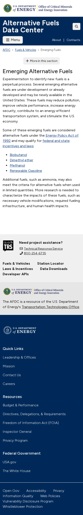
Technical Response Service (43, 249)
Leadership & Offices (19, 357)
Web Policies (50, 496)
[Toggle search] (77, 26)
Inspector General (17, 431)
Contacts (73, 40)
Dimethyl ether (21, 160)
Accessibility (36, 491)
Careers (9, 384)
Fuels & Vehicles (25, 50)
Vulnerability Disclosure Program (28, 501)
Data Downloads (54, 269)
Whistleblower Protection (23, 506)
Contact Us (12, 375)
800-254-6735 (35, 253)
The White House (17, 471)
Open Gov (11, 491)
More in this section (44, 61)
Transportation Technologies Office (50, 307)
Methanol (17, 165)
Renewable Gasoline (26, 171)
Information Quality (18, 496)
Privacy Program (15, 440)
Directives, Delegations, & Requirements (34, 414)
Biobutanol (18, 155)
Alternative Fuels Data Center (31, 26)
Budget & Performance (21, 405)
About (56, 40)
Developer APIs (16, 274)
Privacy (58, 491)
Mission (9, 366)
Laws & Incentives (18, 269)
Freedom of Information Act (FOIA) (31, 423)
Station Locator (50, 263)
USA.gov (9, 462)
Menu (15, 40)
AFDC (6, 50)
